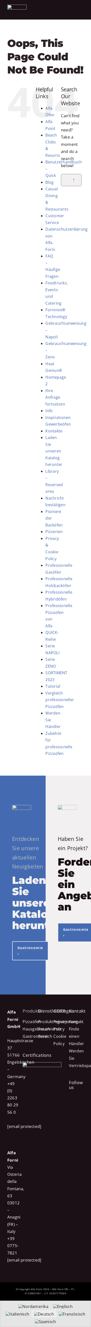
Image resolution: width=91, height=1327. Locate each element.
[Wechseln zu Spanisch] (45, 1321)
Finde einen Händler (76, 1036)
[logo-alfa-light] (17, 7)
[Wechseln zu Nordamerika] (33, 1306)
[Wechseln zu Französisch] (72, 1313)
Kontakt (76, 1021)
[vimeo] (70, 1116)
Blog (49, 182)
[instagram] (81, 1098)
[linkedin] (81, 1107)
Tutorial (52, 686)
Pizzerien (54, 531)
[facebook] (70, 1098)
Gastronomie (35, 1036)
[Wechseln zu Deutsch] (44, 1313)
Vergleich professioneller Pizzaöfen (59, 699)
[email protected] (24, 1126)
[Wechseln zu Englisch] (63, 1306)
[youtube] (75, 1107)
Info (49, 410)
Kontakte (53, 431)
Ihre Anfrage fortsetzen (55, 397)
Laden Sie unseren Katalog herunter (53, 451)
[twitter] (75, 1098)
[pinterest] (70, 1107)
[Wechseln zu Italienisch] (17, 1313)
